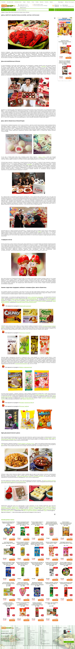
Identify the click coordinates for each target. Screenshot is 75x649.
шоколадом (43, 66)
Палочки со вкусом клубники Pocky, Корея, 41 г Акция (51, 543)
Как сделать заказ (10, 1)
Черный (12, 299)
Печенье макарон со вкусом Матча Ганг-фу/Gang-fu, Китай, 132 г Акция (8, 583)
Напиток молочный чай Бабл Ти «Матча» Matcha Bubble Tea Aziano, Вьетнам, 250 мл (22, 563)
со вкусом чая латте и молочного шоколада (19, 301)
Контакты (46, 1)
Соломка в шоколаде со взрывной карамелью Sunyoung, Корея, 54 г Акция (37, 603)
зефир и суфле (41, 156)
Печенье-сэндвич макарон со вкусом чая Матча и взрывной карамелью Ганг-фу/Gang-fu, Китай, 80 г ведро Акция (66, 564)
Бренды (51, 1)
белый (23, 299)
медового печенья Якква (26, 397)
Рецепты (28, 1)
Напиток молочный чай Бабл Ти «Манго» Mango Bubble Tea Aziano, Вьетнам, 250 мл (37, 563)
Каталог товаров (8, 9)
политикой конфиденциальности (47, 645)
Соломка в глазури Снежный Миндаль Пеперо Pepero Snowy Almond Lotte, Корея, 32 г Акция (37, 543)
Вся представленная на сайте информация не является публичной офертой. (7, 639)
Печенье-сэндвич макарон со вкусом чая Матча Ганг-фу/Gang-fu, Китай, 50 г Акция (37, 523)
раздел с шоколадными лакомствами (35, 297)
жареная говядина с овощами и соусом (26, 443)
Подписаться (68, 641)
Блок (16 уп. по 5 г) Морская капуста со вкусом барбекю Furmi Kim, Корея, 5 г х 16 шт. (65, 61)
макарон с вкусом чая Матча (28, 398)
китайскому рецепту (22, 481)
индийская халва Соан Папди (41, 394)
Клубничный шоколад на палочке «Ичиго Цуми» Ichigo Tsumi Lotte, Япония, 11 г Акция (22, 583)
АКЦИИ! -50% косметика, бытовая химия (65, 9)
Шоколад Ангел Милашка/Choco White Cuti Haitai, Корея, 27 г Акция (8, 523)
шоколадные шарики (33, 299)
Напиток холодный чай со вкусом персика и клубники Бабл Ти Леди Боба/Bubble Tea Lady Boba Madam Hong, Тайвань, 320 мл (51, 524)
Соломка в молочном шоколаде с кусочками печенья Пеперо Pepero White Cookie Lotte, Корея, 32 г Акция (51, 564)
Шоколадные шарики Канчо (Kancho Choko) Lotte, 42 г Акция (65, 543)
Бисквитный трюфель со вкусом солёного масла (26, 302)
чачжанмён (29, 164)
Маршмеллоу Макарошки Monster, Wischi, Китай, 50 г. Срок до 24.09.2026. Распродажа (37, 583)
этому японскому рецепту (38, 476)
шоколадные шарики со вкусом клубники (37, 301)
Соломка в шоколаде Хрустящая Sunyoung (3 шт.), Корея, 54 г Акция (65, 583)
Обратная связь (5, 636)
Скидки (24, 1)
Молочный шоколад (32, 298)
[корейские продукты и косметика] (1, 3)
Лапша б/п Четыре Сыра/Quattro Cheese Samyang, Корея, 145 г (64, 41)
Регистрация (71, 2)
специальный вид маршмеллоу (21, 363)
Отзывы (37, 1)
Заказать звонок (23, 7)
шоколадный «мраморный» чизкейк (24, 476)
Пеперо (39, 231)
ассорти (26, 299)
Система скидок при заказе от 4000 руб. (40, 5)
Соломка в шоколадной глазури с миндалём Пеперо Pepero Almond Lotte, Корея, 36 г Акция (22, 523)
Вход (67, 2)
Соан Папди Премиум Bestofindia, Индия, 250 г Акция (8, 543)
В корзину (68, 58)
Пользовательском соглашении (59, 645)
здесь (2, 444)
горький (16, 299)
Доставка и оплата (18, 1)
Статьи (33, 1)
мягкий (20, 299)
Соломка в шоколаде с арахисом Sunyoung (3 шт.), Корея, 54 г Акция (51, 583)
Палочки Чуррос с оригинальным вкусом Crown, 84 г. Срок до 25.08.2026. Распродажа (66, 523)
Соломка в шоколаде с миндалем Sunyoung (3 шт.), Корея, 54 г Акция (8, 603)
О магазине (3, 1)
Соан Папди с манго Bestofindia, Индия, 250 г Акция (51, 603)
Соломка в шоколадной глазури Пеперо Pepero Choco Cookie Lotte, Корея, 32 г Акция (8, 563)
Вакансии (41, 1)
